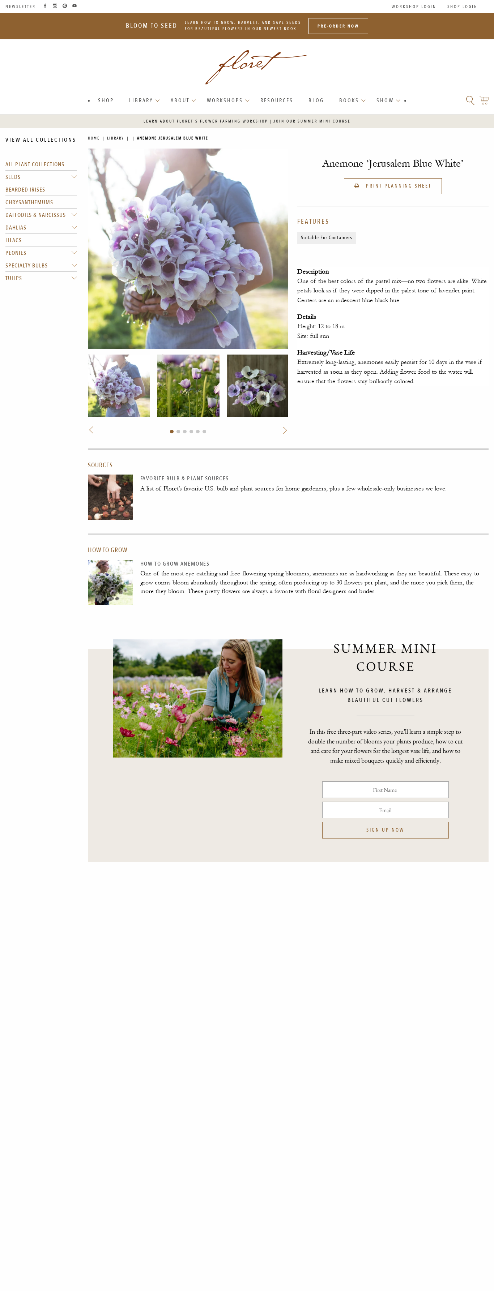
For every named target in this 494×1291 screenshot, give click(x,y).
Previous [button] (92, 430)
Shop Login (462, 6)
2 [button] (178, 431)
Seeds (13, 177)
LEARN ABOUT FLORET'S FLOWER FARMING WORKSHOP (206, 121)
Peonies (15, 253)
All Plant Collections (34, 164)
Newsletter (20, 6)
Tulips (13, 278)
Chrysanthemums (29, 202)
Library (141, 100)
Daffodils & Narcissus (35, 215)
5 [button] (198, 431)
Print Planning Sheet (397, 186)
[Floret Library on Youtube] (74, 6)
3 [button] (185, 431)
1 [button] (172, 431)
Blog (316, 100)
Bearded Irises (25, 190)
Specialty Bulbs (26, 266)
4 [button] (191, 431)
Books (349, 100)
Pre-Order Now (338, 26)
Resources (276, 100)
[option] (119, 386)
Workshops (225, 100)
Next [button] (284, 430)
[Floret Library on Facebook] (45, 6)
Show (385, 100)
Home (94, 138)
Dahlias (15, 228)
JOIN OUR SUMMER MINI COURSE (312, 121)
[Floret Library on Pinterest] (65, 6)
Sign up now (385, 830)
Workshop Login (414, 6)
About (180, 100)
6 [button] (204, 431)
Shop (106, 100)
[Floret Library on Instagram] (55, 6)
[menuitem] (105, 100)
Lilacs (13, 240)
